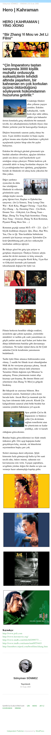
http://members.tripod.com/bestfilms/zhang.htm (25, 646)
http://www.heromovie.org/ (15, 636)
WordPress (40, 731)
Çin (28, 706)
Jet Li (41, 706)
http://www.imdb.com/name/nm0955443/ (22, 643)
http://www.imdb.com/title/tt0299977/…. (22, 639)
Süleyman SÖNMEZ (10, 4)
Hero (34, 706)
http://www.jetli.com (12, 633)
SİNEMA (23, 4)
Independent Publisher (15, 731)
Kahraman (7, 708)
